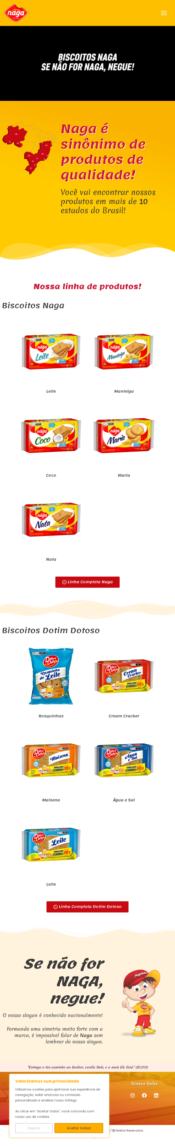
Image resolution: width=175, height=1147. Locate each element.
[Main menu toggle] (164, 13)
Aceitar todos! (79, 1128)
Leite (51, 391)
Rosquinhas (51, 716)
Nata (51, 559)
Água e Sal (124, 800)
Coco (51, 475)
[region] (59, 1106)
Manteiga (124, 391)
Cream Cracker (124, 716)
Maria (124, 475)
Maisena (51, 800)
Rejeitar (34, 1128)
